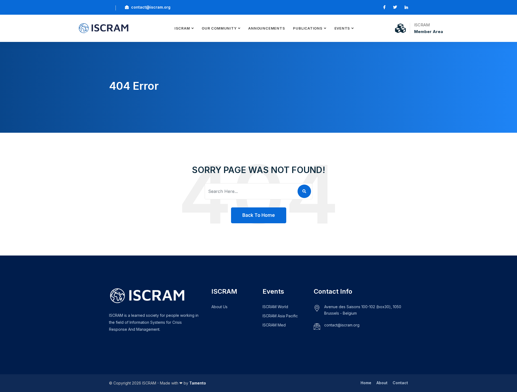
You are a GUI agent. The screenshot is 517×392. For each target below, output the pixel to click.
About (381, 382)
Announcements (266, 28)
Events (342, 28)
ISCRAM (182, 28)
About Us (219, 306)
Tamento (197, 383)
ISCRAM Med (274, 325)
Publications (307, 28)
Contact (400, 382)
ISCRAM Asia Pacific (280, 316)
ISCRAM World (275, 306)
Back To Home (258, 215)
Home (366, 382)
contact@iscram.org (150, 7)
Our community (219, 28)
